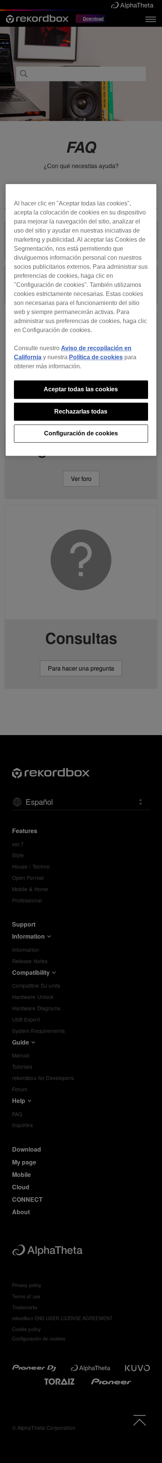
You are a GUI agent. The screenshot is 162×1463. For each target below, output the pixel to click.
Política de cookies (96, 357)
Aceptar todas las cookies (81, 389)
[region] (81, 320)
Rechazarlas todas (80, 411)
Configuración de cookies (81, 433)
